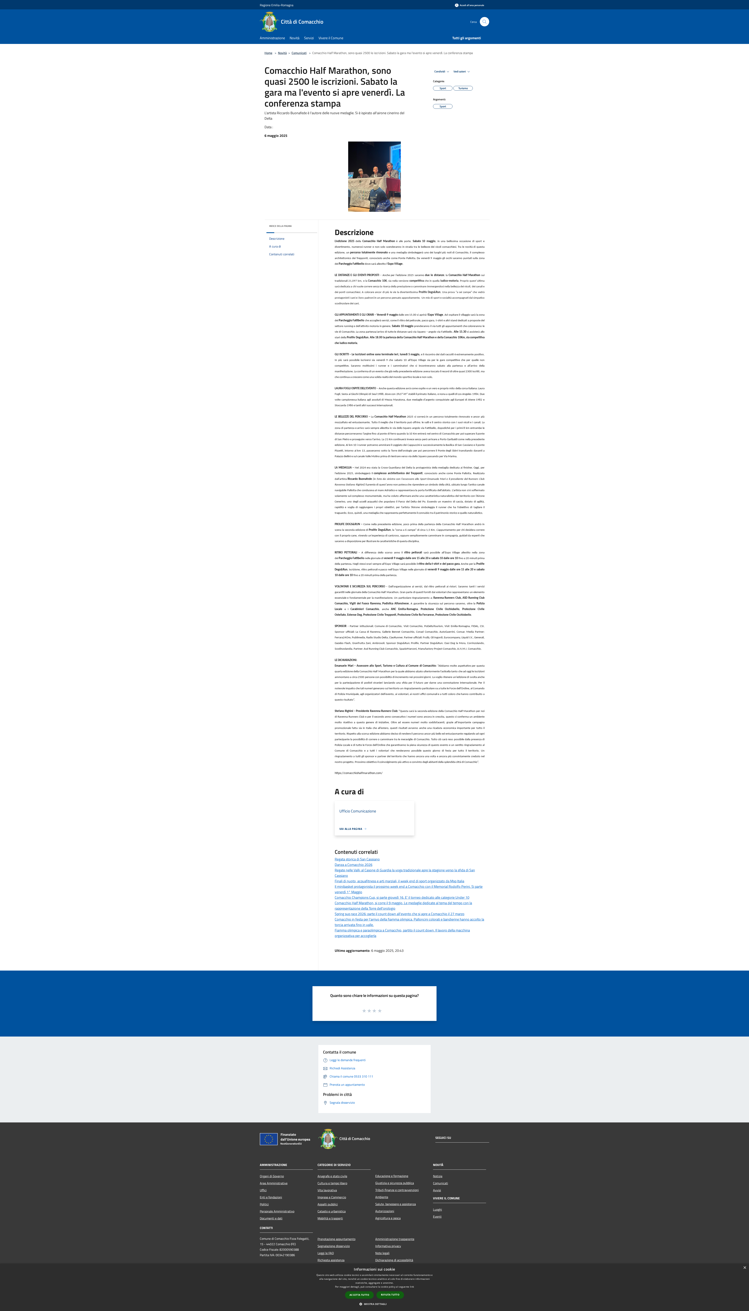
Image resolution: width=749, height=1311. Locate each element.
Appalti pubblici (328, 1204)
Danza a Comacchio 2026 (353, 864)
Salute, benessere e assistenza (395, 1204)
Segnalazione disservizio (334, 1246)
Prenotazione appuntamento (336, 1239)
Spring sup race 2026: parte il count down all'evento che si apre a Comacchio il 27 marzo (399, 913)
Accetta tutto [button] (359, 1295)
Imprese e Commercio (332, 1197)
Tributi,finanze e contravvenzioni (397, 1190)
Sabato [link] (417, 241)
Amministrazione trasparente (394, 1239)
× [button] (744, 1267)
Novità (282, 53)
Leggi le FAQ (326, 1253)
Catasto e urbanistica (332, 1211)
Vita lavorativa (327, 1190)
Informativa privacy (388, 1246)
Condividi (440, 71)
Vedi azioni (459, 71)
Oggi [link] (476, 467)
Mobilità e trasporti (330, 1218)
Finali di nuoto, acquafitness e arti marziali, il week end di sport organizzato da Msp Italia (399, 881)
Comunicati (299, 53)
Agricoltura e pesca (388, 1218)
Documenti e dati (271, 1218)
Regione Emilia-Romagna (276, 5)
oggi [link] (469, 671)
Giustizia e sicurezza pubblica (394, 1183)
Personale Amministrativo (277, 1211)
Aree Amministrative (274, 1183)
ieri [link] (396, 354)
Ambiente (381, 1197)
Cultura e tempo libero (332, 1183)
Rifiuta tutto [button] (390, 1294)
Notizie (437, 1176)
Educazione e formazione (391, 1176)
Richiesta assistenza (331, 1260)
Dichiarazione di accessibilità (394, 1260)
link (412, 1286)
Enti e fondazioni (271, 1197)
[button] (374, 1304)
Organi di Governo (272, 1176)
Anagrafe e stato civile (332, 1176)
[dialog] (374, 1287)
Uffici (263, 1190)
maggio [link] (438, 258)
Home (268, 53)
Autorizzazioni (384, 1211)
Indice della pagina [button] (280, 226)
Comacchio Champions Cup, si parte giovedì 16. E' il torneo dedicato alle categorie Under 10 (402, 897)
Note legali (382, 1253)
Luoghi (437, 1209)
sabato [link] (398, 360)
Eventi (437, 1216)
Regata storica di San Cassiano (357, 859)
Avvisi (437, 1190)
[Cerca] (484, 21)
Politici (264, 1204)
